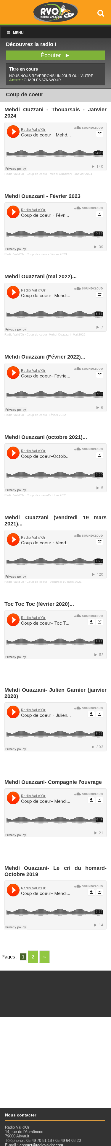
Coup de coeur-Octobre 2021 (47, 495)
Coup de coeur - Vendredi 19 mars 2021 (54, 581)
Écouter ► (55, 55)
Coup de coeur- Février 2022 (46, 414)
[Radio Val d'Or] (55, 20)
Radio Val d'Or (14, 173)
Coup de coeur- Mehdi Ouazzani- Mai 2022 (56, 334)
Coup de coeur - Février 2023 (47, 254)
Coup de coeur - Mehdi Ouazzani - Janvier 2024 (59, 173)
